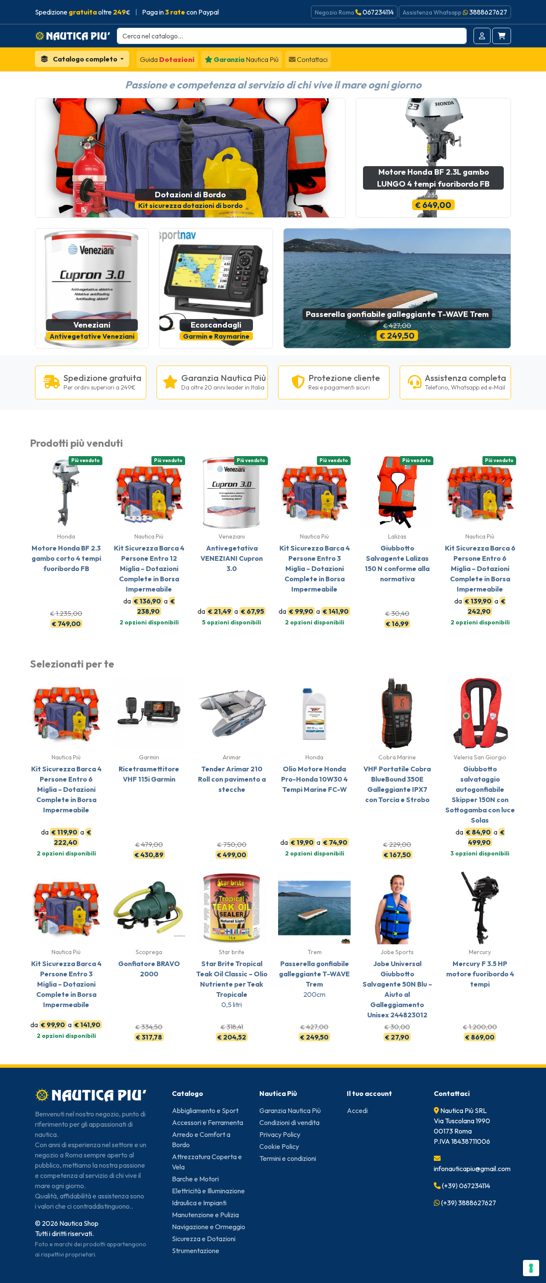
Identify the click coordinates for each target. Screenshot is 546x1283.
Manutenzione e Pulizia (205, 1214)
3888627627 (488, 12)
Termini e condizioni (287, 1158)
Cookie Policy (279, 1146)
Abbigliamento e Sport (205, 1110)
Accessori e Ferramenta (207, 1122)
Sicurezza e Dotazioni (203, 1238)
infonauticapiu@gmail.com (472, 1168)
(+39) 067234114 (466, 1185)
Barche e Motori (195, 1179)
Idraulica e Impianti (199, 1202)
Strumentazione (195, 1250)
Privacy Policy (279, 1134)
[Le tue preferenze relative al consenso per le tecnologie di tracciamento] (531, 1268)
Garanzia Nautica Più (290, 1110)
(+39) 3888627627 (468, 1202)
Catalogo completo (85, 59)
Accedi (357, 1110)
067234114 (378, 12)
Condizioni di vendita (289, 1122)
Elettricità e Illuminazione (208, 1190)
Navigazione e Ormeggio (208, 1226)
